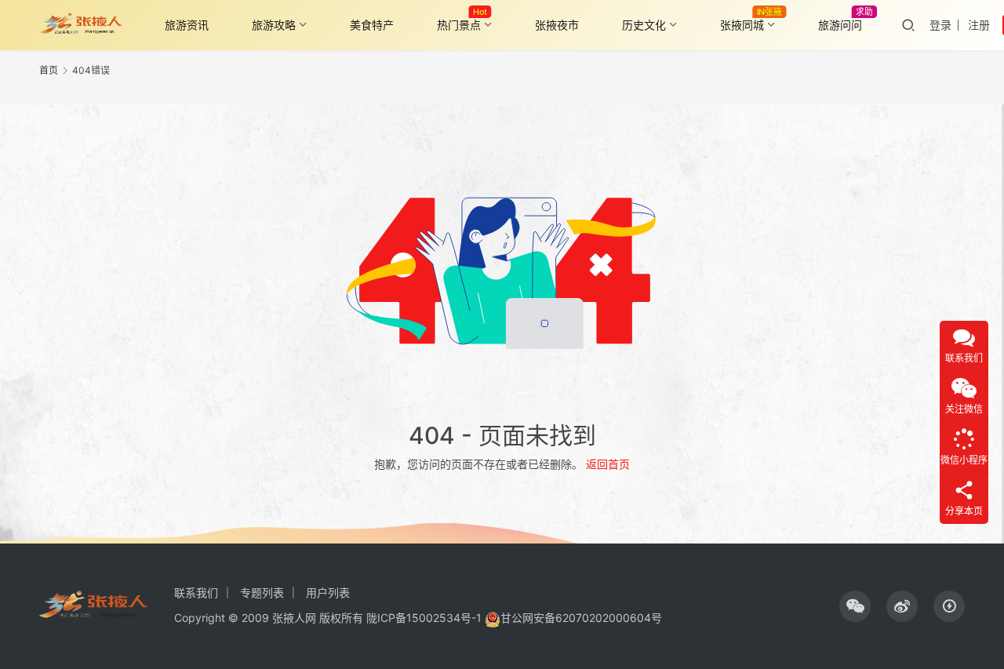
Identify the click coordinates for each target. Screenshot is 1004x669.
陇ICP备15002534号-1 (424, 617)
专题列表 (262, 592)
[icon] (855, 606)
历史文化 (644, 24)
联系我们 (196, 592)
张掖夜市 (557, 24)
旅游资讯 (187, 24)
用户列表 (328, 592)
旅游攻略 (274, 24)
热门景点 (459, 24)
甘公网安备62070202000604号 (581, 617)
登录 (940, 24)
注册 (979, 24)
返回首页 (608, 464)
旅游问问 (840, 24)
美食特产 (372, 24)
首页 (48, 70)
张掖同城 (742, 24)
